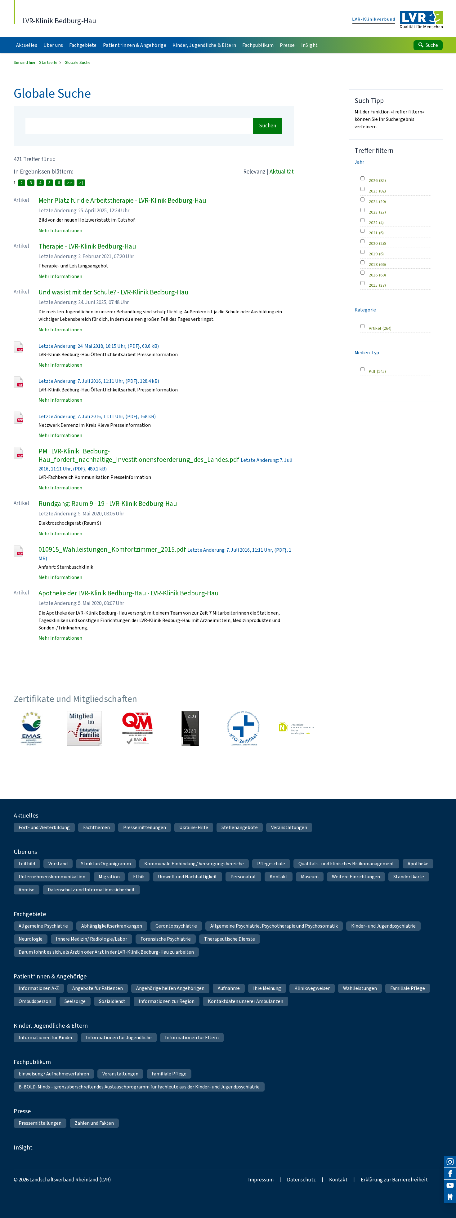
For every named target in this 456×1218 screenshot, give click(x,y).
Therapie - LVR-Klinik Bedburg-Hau (87, 246)
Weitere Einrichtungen (356, 876)
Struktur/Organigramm (106, 863)
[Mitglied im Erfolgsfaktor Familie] (84, 728)
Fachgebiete (30, 914)
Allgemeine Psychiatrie (43, 926)
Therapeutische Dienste (229, 939)
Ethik (139, 876)
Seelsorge (75, 1001)
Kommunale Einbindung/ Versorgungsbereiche (194, 863)
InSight (23, 1147)
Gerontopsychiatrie (176, 926)
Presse (22, 1111)
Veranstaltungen (289, 827)
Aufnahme (229, 988)
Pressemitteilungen (144, 827)
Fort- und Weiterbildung (44, 827)
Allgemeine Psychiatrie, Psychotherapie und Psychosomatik (274, 926)
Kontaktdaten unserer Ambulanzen (245, 1001)
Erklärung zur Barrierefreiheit (394, 1179)
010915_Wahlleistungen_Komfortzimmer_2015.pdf (112, 549)
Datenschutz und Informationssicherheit (91, 889)
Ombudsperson (35, 1001)
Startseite (48, 62)
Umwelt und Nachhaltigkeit (187, 876)
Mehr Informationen (60, 230)
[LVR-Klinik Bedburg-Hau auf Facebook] (450, 1174)
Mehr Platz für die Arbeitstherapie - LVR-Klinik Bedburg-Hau (122, 200)
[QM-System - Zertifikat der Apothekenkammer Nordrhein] (137, 728)
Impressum (261, 1179)
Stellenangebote (239, 827)
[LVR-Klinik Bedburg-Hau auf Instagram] (450, 1162)
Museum (310, 876)
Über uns (25, 852)
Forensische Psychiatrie (166, 939)
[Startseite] (397, 20)
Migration (109, 876)
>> (69, 183)
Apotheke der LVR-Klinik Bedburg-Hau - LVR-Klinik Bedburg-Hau (128, 593)
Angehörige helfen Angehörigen (170, 988)
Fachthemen (96, 827)
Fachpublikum (32, 1062)
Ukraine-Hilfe (193, 827)
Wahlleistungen (360, 988)
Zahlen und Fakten (94, 1123)
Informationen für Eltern (192, 1037)
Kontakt (279, 876)
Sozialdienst (112, 1001)
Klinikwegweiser (312, 988)
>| (81, 183)
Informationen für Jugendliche (119, 1037)
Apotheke (418, 863)
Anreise (26, 889)
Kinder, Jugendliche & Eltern (51, 1026)
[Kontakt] (450, 1197)
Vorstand (58, 863)
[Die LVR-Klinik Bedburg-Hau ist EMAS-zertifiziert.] (31, 728)
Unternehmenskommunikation (52, 876)
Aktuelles (26, 815)
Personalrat (243, 876)
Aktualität (282, 171)
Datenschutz (301, 1179)
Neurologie (30, 939)
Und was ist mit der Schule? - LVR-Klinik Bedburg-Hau (113, 292)
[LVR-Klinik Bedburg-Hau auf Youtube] (450, 1185)
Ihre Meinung (267, 988)
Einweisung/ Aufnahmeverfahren (54, 1073)
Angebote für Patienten (97, 988)
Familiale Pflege (407, 988)
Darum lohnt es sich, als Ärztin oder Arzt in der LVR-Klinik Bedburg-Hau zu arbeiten (106, 952)
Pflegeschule (271, 863)
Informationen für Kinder (46, 1037)
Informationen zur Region (166, 1001)
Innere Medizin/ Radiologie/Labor (91, 939)
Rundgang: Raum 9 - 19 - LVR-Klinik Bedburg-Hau (107, 503)
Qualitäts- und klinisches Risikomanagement (346, 863)
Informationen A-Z (39, 988)
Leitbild (27, 863)
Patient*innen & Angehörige (50, 976)
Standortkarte (408, 876)
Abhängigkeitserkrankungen (111, 926)
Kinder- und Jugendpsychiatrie (383, 926)
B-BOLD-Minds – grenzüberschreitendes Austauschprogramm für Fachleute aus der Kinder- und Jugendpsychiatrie (139, 1086)
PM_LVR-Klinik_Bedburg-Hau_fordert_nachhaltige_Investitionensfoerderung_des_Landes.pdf (138, 455)
